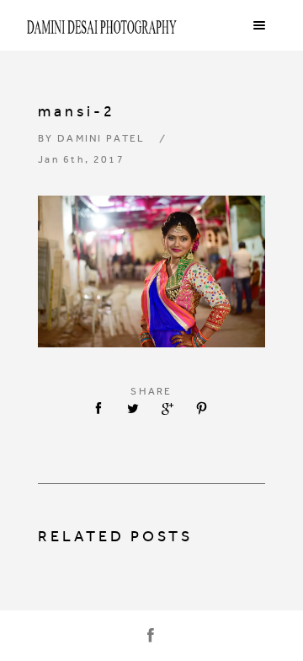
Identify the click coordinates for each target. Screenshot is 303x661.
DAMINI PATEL (101, 138)
